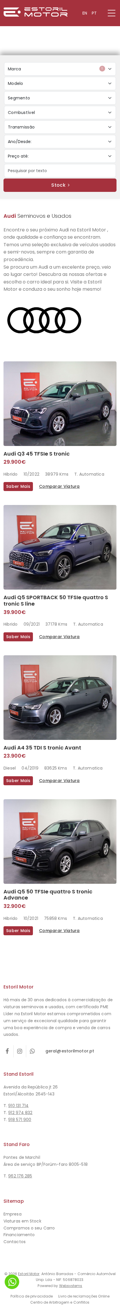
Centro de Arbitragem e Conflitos (59, 1302)
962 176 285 (20, 1176)
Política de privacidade (31, 1296)
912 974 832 (20, 1113)
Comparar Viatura (59, 486)
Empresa (12, 1214)
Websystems (70, 1285)
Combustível (21, 112)
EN (84, 13)
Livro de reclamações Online (84, 1296)
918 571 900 (19, 1119)
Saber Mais (18, 486)
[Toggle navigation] (111, 12)
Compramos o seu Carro (29, 1228)
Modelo (15, 83)
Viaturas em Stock (22, 1221)
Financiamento (19, 1235)
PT (94, 13)
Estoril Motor (28, 1273)
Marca (55, 69)
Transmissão (21, 127)
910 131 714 (18, 1106)
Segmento (19, 98)
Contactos (14, 1242)
